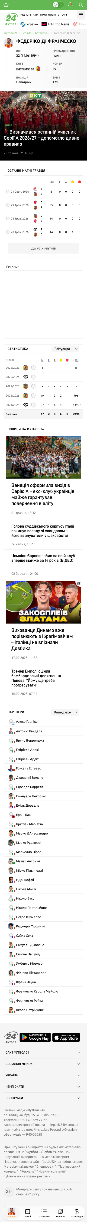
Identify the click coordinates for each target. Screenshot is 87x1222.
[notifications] (70, 5)
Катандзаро (42, 33)
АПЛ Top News (58, 24)
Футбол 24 (10, 33)
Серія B (26, 33)
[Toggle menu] (81, 15)
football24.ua (51, 1161)
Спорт (62, 14)
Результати (29, 14)
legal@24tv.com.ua (64, 1125)
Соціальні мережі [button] (19, 1064)
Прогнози (48, 14)
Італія (8, 125)
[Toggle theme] (58, 4)
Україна (32, 24)
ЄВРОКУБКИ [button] (14, 1098)
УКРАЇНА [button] (12, 1075)
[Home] (11, 24)
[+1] (6, 5)
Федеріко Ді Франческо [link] (68, 33)
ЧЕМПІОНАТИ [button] (15, 1087)
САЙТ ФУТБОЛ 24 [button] (17, 1052)
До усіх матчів (43, 248)
